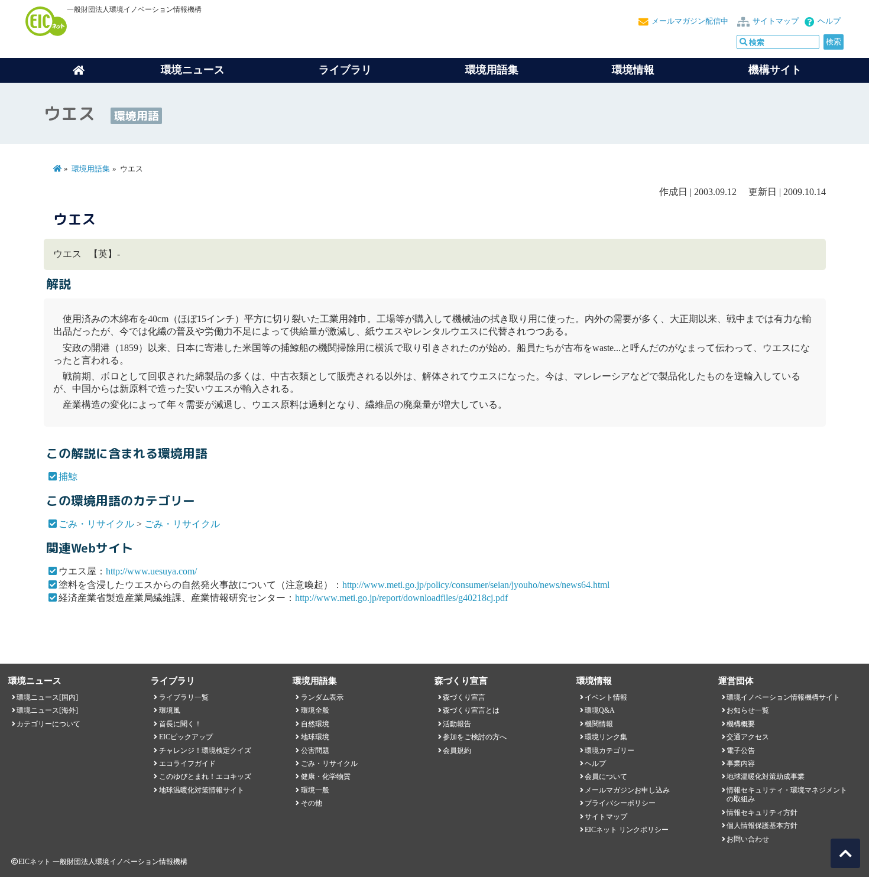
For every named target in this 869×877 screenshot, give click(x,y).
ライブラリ (345, 70)
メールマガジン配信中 (689, 21)
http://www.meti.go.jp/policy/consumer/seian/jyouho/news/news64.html (475, 585)
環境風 (169, 710)
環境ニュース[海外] (47, 710)
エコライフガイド (187, 763)
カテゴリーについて (48, 724)
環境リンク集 (606, 737)
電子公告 (741, 750)
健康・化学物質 (326, 776)
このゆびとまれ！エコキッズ (205, 776)
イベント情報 (606, 697)
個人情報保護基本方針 (762, 825)
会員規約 (457, 750)
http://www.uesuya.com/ (151, 571)
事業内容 (741, 763)
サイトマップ (776, 21)
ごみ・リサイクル (96, 524)
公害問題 (315, 750)
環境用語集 (491, 70)
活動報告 (457, 724)
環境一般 (315, 790)
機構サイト (775, 70)
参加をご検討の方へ (475, 737)
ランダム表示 (322, 697)
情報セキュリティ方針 (762, 812)
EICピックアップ (186, 737)
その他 (311, 803)
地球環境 (315, 737)
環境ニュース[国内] (47, 697)
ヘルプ (829, 21)
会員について (606, 776)
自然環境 (315, 724)
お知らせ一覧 (748, 710)
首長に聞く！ (180, 724)
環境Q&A (600, 710)
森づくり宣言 (464, 697)
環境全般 (315, 710)
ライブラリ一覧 (184, 697)
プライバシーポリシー (620, 803)
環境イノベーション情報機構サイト (783, 697)
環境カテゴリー (609, 750)
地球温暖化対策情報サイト (201, 790)
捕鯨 (68, 477)
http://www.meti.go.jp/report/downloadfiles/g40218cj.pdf (401, 598)
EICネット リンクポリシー (627, 830)
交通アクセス (748, 737)
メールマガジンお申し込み (627, 790)
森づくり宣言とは (471, 710)
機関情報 (599, 724)
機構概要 (741, 724)
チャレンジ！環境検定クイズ (205, 750)
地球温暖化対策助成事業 (766, 776)
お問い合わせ (748, 839)
